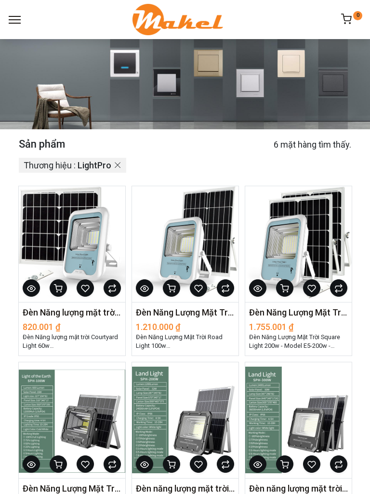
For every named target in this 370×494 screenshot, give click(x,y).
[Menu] (15, 20)
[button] (31, 288)
